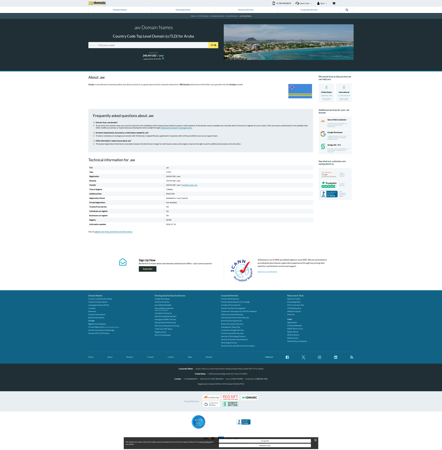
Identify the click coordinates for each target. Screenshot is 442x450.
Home (90, 357)
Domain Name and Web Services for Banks (237, 346)
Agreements (292, 322)
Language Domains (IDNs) (98, 305)
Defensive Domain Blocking (232, 314)
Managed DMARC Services (165, 319)
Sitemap (209, 357)
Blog (190, 357)
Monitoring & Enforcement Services (235, 317)
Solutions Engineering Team (165, 316)
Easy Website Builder (163, 305)
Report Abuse (292, 332)
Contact (150, 357)
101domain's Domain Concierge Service (176, 128)
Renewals (92, 311)
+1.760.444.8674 (344, 96)
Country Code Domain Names (100, 299)
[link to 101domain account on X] (303, 358)
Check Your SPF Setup (163, 329)
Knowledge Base (293, 302)
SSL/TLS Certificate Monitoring (167, 326)
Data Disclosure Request (297, 341)
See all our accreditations (267, 271)
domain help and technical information (113, 231)
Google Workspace (162, 299)
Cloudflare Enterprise (163, 313)
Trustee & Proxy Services (230, 305)
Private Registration (96, 327)
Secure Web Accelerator (164, 308)
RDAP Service (292, 338)
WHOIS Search (293, 335)
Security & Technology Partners (233, 336)
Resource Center (294, 299)
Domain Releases (97, 324)
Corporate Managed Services (232, 330)
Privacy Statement (294, 325)
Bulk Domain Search (96, 317)
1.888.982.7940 (326, 96)
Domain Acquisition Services (232, 333)
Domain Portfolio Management (233, 308)
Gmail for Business (162, 302)
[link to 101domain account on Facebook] (287, 358)
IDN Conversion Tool (295, 305)
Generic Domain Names (97, 302)
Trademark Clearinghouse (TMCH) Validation (239, 311)
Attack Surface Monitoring (165, 322)
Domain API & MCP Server (99, 333)
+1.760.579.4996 (236, 379)
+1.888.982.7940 (261, 379)
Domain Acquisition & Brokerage (101, 330)
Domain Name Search (96, 314)
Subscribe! (147, 269)
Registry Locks (160, 332)
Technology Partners (229, 343)
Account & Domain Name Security (234, 339)
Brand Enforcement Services (232, 324)
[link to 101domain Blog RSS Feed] (352, 358)
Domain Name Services (230, 299)
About (109, 357)
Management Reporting (230, 327)
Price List (291, 314)
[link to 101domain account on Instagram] (319, 358)
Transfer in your (189, 185)
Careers (171, 357)
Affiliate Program (294, 311)
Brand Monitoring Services (231, 321)
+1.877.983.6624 (216, 379)
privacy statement (205, 442)
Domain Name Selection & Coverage (235, 302)
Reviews (129, 357)
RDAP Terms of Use (295, 328)
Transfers (92, 308)
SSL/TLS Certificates (163, 335)
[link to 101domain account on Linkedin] (335, 358)
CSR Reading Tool (294, 308)
